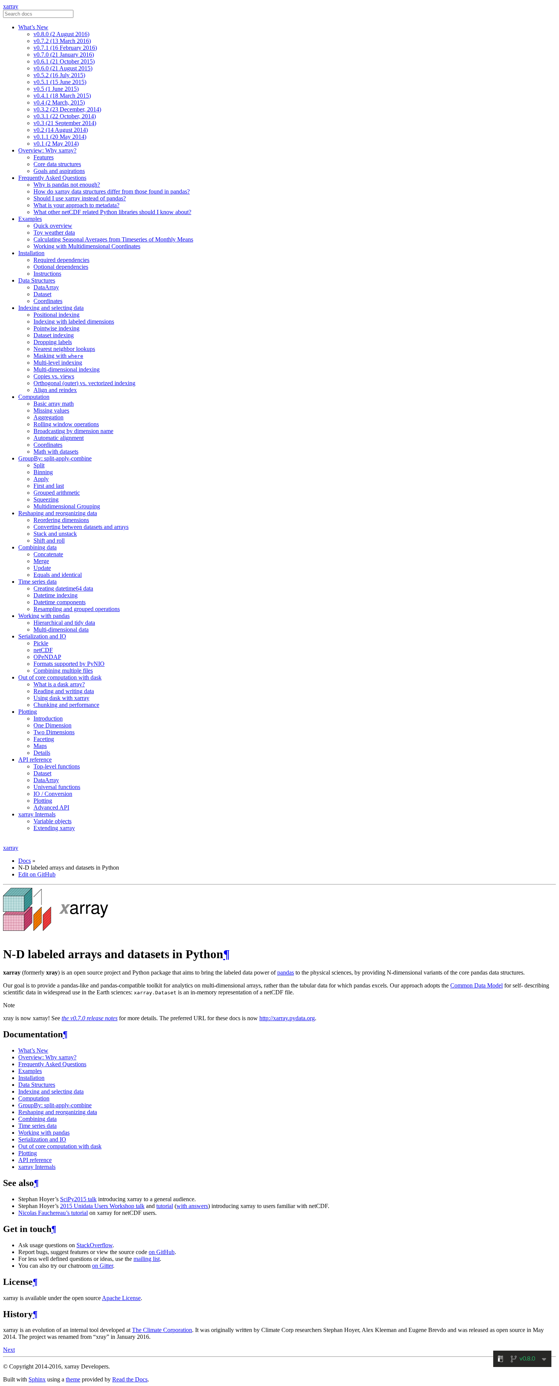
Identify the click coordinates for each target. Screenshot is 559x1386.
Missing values (51, 410)
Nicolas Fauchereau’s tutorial (53, 1213)
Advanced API (51, 807)
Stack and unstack (55, 533)
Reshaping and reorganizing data (57, 513)
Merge (41, 561)
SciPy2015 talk (78, 1199)
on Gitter (102, 1265)
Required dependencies (61, 260)
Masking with (58, 355)
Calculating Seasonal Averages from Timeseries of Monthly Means (113, 239)
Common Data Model (476, 985)
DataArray (46, 287)
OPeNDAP (47, 657)
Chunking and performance (66, 705)
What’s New (33, 27)
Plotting (27, 711)
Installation (31, 253)
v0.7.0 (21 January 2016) (63, 54)
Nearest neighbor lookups (64, 349)
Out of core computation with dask (60, 677)
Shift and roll (49, 540)
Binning (43, 472)
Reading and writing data (63, 691)
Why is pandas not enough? (66, 184)
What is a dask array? (59, 684)
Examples (30, 219)
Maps (40, 746)
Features (43, 157)
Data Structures (36, 280)
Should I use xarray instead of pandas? (79, 198)
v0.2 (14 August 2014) (60, 130)
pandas (285, 972)
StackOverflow (94, 1245)
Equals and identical (57, 575)
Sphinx (37, 1379)
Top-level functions (56, 766)
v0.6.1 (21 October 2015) (64, 61)
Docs (24, 860)
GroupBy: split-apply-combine (55, 458)
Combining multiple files (63, 670)
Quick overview (52, 225)
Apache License (121, 1298)
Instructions (47, 273)
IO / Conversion (52, 794)
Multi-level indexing (57, 362)
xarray (10, 6)
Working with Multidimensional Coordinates (86, 246)
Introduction (48, 718)
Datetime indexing (55, 595)
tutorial (164, 1206)
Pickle (40, 643)
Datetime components (59, 602)
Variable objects (52, 821)
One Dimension (52, 725)
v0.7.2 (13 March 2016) (62, 41)
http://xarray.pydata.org (287, 1018)
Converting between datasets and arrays (81, 527)
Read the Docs (130, 1379)
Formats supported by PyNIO (69, 663)
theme (73, 1379)
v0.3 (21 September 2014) (64, 123)
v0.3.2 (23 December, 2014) (67, 109)
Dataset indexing (53, 335)
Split (38, 465)
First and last (48, 486)
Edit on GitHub (37, 874)
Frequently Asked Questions (52, 178)
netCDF (43, 650)
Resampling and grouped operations (76, 609)
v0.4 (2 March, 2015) (59, 102)
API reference (35, 759)
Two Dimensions (54, 732)
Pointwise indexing (56, 328)
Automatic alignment (58, 438)
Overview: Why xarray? (47, 150)
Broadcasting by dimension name (73, 431)
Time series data (37, 581)
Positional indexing (56, 314)
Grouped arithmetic (56, 492)
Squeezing (46, 499)
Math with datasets (55, 451)
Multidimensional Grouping (66, 506)
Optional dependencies (60, 267)
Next (9, 1349)
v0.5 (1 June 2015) (56, 89)
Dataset (42, 294)
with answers (192, 1206)
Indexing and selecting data (51, 308)
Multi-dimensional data (61, 629)
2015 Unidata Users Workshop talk (102, 1206)
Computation (33, 397)
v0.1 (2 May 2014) (56, 143)
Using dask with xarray (61, 698)
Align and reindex (55, 390)
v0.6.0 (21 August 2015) (62, 68)
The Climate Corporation (162, 1330)
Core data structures (57, 164)
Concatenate (48, 554)
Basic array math (53, 403)
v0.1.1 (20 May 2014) (59, 136)
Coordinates (47, 301)
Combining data (37, 547)
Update (42, 568)
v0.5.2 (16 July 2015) (59, 75)
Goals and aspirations (59, 171)
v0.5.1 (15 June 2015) (59, 82)
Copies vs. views (53, 376)
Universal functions (56, 787)
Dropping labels (52, 342)
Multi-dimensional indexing (66, 369)
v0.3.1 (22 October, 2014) (64, 116)
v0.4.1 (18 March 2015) (62, 95)
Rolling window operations (66, 424)
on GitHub (162, 1252)
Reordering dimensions (61, 520)
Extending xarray (54, 828)
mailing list (146, 1259)
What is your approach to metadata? (76, 205)
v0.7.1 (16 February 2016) (65, 47)
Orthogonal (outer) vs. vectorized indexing (84, 383)
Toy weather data (54, 232)
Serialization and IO (42, 636)
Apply (41, 479)
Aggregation (48, 417)
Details (41, 752)
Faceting (43, 739)
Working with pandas (44, 616)
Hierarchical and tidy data (64, 622)
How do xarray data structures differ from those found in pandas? (111, 191)
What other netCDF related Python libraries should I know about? (112, 212)
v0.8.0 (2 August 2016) (61, 34)
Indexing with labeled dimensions (73, 321)
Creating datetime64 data (63, 588)
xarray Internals (37, 814)
